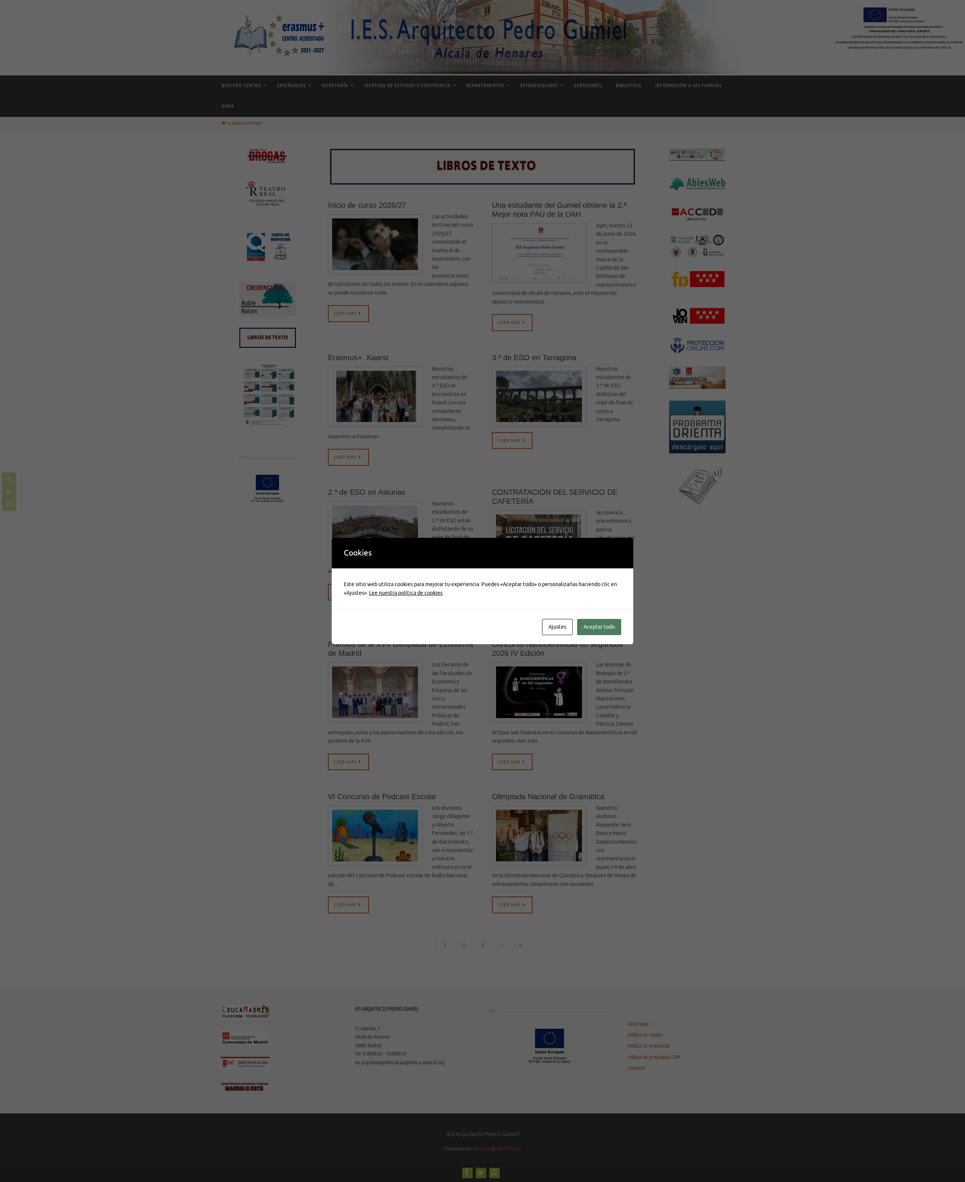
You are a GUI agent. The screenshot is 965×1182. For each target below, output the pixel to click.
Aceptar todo (599, 627)
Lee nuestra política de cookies (406, 593)
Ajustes (557, 627)
